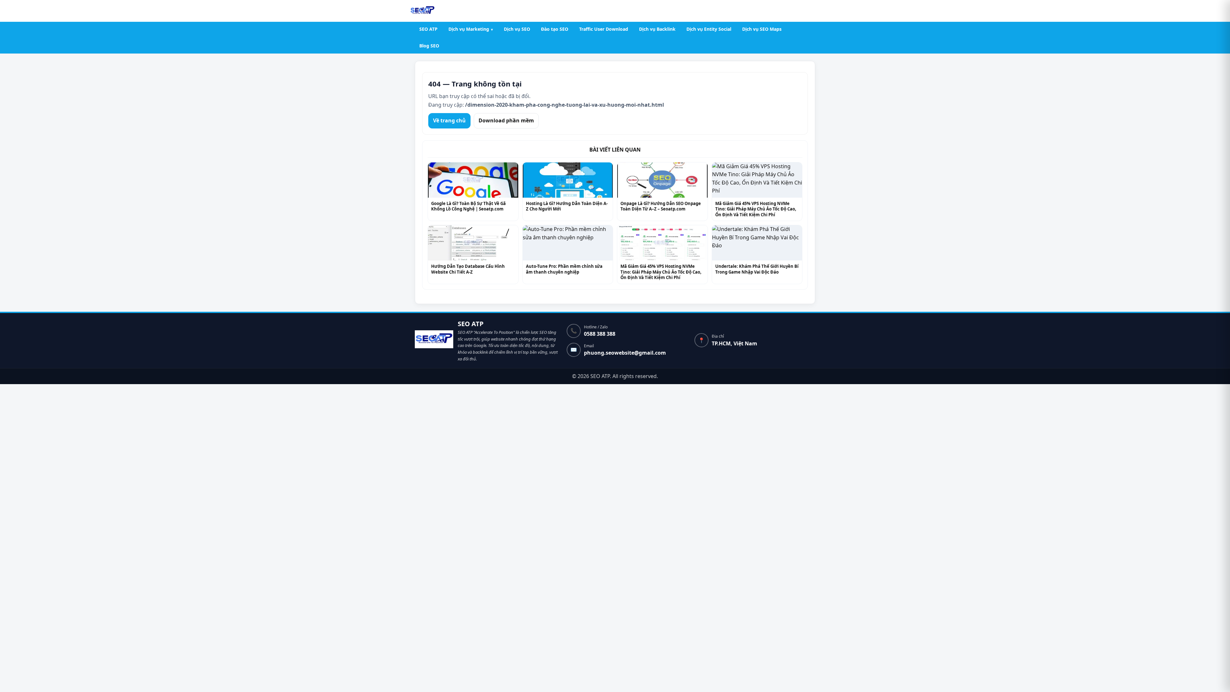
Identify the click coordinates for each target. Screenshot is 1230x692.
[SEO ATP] (422, 11)
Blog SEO (429, 46)
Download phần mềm (506, 120)
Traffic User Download (603, 29)
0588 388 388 (599, 333)
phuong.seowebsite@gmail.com (625, 352)
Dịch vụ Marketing (468, 29)
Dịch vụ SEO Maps (762, 29)
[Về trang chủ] (434, 340)
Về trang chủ (449, 120)
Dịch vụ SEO (517, 29)
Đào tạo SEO (554, 29)
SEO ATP (428, 29)
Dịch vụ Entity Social (708, 29)
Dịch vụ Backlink (657, 29)
